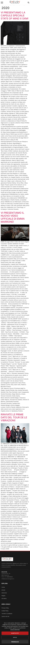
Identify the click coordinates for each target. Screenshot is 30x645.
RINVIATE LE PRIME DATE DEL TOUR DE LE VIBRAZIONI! (14, 417)
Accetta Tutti (15, 633)
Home (3, 587)
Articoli (3, 590)
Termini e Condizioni (7, 613)
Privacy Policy (5, 608)
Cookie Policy (5, 610)
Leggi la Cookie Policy (15, 629)
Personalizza (15, 641)
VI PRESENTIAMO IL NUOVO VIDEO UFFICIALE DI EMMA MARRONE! (13, 217)
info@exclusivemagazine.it (8, 578)
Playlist (3, 595)
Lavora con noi (5, 616)
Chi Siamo (4, 598)
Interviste (4, 593)
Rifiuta (15, 637)
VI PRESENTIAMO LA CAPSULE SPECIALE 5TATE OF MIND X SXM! (14, 15)
